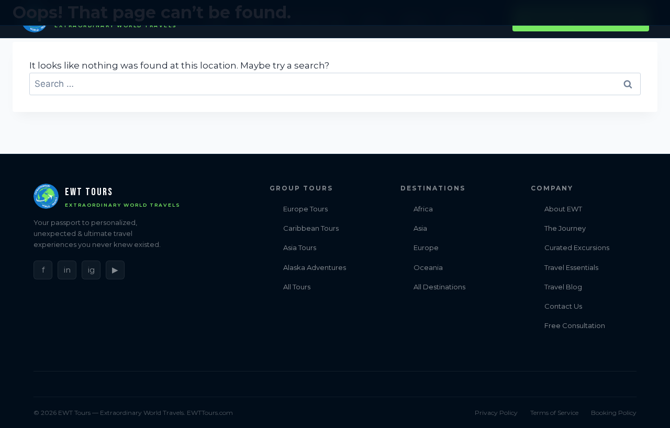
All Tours (296, 287)
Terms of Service (554, 412)
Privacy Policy (496, 412)
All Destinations (439, 287)
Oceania (428, 267)
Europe (426, 247)
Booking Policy (613, 412)
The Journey (565, 228)
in (67, 270)
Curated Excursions (576, 247)
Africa (423, 209)
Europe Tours (305, 209)
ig (91, 270)
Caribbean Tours (311, 228)
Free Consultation (574, 325)
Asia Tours (299, 247)
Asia (420, 228)
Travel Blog (563, 287)
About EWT (563, 209)
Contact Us (563, 306)
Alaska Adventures (314, 267)
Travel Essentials (571, 267)
